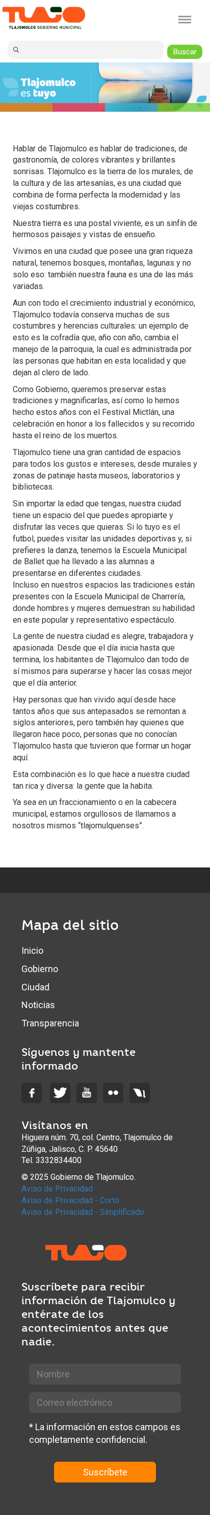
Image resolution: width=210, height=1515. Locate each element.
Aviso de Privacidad (57, 1189)
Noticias (38, 1005)
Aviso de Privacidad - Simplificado (82, 1212)
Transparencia (50, 1023)
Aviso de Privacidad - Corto (70, 1200)
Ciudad (35, 987)
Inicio (32, 950)
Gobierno (39, 968)
